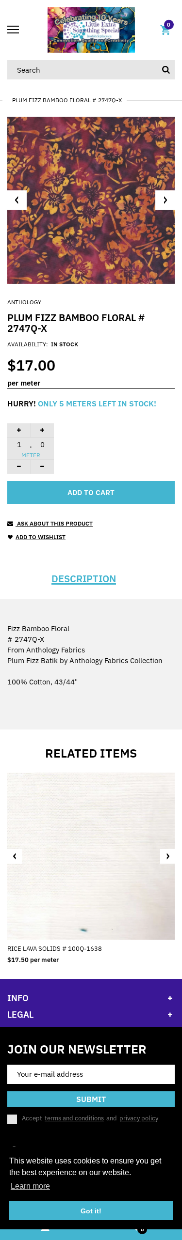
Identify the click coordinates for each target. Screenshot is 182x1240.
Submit (91, 1099)
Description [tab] (83, 579)
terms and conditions (74, 1118)
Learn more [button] (30, 1186)
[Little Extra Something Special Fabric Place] (91, 29)
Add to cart (91, 492)
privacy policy (138, 1118)
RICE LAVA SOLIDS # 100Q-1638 (54, 949)
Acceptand (90, 1118)
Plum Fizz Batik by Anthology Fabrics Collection (85, 660)
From (46, 649)
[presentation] (14, 856)
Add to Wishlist (41, 537)
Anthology (24, 302)
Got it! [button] (91, 1211)
